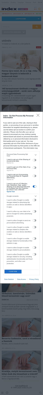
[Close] (39, 116)
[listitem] (21, 154)
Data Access (21, 279)
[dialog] (21, 197)
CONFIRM (13, 271)
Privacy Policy (34, 279)
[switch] (34, 160)
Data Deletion (9, 279)
